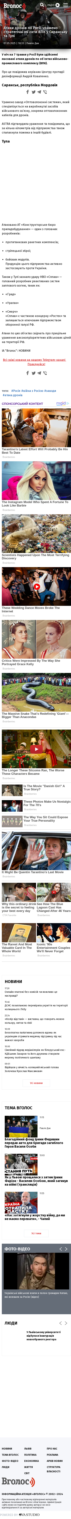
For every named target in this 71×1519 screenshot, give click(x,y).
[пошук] (42, 5)
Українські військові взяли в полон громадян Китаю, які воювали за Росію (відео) (36, 1295)
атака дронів (14, 395)
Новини (7, 1448)
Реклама (52, 1454)
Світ (26, 1473)
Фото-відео (10, 1461)
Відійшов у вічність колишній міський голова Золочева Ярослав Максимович (32, 1069)
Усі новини (36, 1083)
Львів (27, 1448)
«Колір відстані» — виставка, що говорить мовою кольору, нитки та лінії (34, 1021)
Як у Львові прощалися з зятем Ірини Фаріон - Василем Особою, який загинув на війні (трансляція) (36, 1180)
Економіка (31, 1461)
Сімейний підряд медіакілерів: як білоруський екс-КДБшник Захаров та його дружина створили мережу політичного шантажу (35, 1053)
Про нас (52, 1448)
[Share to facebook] (28, 92)
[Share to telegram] (39, 92)
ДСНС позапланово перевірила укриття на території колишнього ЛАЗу (36, 1007)
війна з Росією (33, 391)
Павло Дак (32, 43)
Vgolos (14, 6)
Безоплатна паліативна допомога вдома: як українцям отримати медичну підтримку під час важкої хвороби (33, 1036)
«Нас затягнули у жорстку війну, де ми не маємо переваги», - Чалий (35, 1217)
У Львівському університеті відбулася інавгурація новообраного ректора (44, 1336)
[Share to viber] (45, 92)
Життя (28, 1467)
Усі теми (36, 1233)
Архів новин (55, 1461)
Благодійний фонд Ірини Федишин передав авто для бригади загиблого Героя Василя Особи (34, 1142)
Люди (5, 1467)
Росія (16, 391)
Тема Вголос (10, 1454)
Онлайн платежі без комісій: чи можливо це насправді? (31, 993)
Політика (30, 1454)
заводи (51, 391)
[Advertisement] (35, 183)
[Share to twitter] (33, 92)
